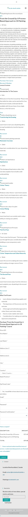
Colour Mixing (4, 209)
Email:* (2, 397)
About (6, 510)
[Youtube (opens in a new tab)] (14, 2)
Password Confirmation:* (7, 412)
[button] (1, 16)
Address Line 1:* (5, 348)
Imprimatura (4, 162)
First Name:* (4, 333)
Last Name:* (3, 341)
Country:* (3, 370)
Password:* (3, 404)
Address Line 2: (4, 355)
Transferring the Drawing (8, 117)
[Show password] (26, 408)
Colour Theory (4, 185)
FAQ (14, 510)
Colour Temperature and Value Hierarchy (13, 253)
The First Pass (4, 230)
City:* (1, 363)
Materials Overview (6, 141)
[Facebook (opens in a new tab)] (11, 2)
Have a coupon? (5, 426)
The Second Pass (5, 274)
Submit (6, 499)
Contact (10, 510)
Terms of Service (19, 510)
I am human (8, 502)
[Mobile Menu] (25, 8)
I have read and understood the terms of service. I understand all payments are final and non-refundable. (14, 449)
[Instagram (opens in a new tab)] (13, 2)
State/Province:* (5, 377)
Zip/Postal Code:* (5, 384)
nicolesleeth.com (13, 479)
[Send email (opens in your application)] (16, 2)
